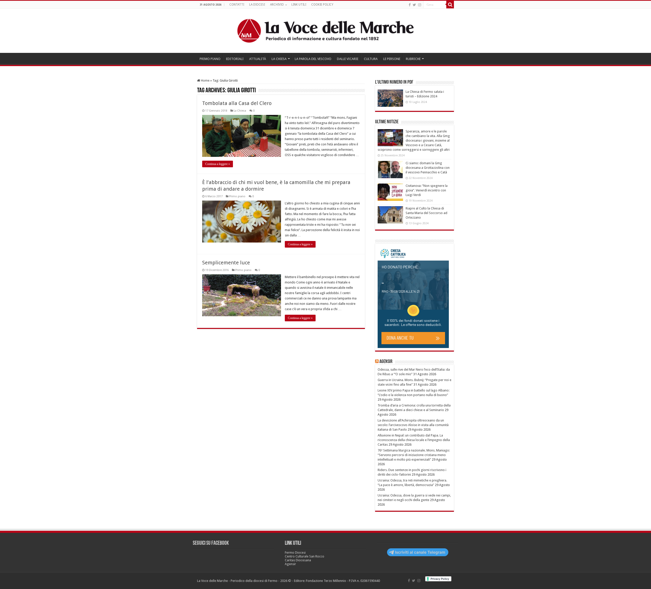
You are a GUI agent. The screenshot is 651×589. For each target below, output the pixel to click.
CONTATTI (236, 4)
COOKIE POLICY (322, 4)
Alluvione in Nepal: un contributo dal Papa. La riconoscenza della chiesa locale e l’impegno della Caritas (414, 439)
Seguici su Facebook (211, 543)
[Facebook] (409, 5)
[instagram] (420, 5)
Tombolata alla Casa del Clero (237, 103)
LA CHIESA (279, 59)
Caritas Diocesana (298, 560)
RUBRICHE (413, 59)
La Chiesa (240, 110)
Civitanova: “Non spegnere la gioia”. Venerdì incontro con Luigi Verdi (427, 190)
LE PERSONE (391, 59)
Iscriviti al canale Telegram (420, 552)
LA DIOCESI (257, 4)
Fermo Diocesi (295, 552)
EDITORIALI (235, 59)
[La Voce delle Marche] (325, 31)
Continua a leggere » (217, 164)
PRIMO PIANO (210, 59)
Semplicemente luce (226, 263)
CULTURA (371, 59)
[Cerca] (450, 4)
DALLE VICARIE (347, 59)
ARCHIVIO (277, 4)
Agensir (385, 361)
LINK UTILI (298, 4)
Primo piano (237, 196)
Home (205, 80)
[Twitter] (414, 5)
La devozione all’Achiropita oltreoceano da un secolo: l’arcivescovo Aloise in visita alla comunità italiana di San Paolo (413, 424)
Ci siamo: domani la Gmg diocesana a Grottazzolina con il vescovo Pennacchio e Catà (428, 167)
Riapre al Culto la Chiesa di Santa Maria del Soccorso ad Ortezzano (426, 212)
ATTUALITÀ (257, 59)
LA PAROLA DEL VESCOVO (313, 59)
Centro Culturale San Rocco (304, 556)
